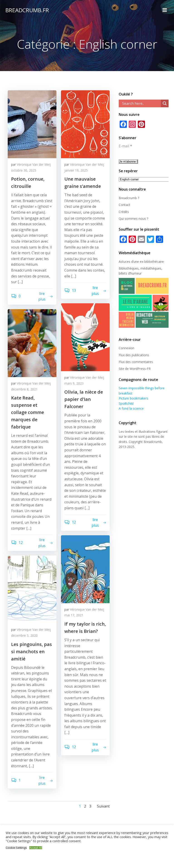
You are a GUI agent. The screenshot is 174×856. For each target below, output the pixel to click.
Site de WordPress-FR (135, 368)
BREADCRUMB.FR (27, 10)
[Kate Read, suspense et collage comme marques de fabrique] (32, 342)
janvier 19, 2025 (76, 170)
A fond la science (131, 408)
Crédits (124, 212)
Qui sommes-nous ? (133, 218)
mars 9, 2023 (74, 383)
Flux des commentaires (136, 362)
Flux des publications (134, 355)
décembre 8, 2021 (24, 389)
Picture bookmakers (133, 398)
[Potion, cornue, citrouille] (32, 123)
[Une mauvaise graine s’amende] (85, 123)
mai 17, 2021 (73, 615)
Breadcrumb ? (129, 198)
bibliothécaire (154, 261)
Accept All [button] (35, 847)
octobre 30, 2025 (23, 170)
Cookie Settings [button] (16, 847)
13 (73, 290)
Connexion (126, 348)
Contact (124, 205)
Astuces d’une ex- (131, 261)
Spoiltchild (126, 403)
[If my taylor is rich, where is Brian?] (85, 568)
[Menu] (165, 10)
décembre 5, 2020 (24, 635)
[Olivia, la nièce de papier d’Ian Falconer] (85, 337)
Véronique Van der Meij (34, 164)
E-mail (125, 145)
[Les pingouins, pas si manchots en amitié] (32, 589)
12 (73, 522)
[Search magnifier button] (165, 103)
